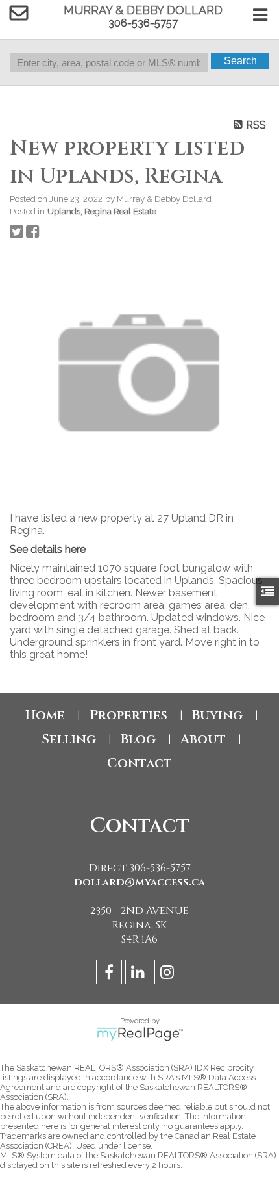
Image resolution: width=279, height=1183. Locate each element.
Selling (69, 739)
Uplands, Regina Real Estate (101, 211)
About (203, 739)
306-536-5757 (143, 23)
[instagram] (169, 974)
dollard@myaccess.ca (139, 882)
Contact (139, 763)
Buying (217, 715)
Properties (128, 715)
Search (240, 60)
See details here (48, 549)
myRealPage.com (140, 1034)
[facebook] (110, 974)
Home (45, 715)
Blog (138, 739)
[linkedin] (139, 974)
